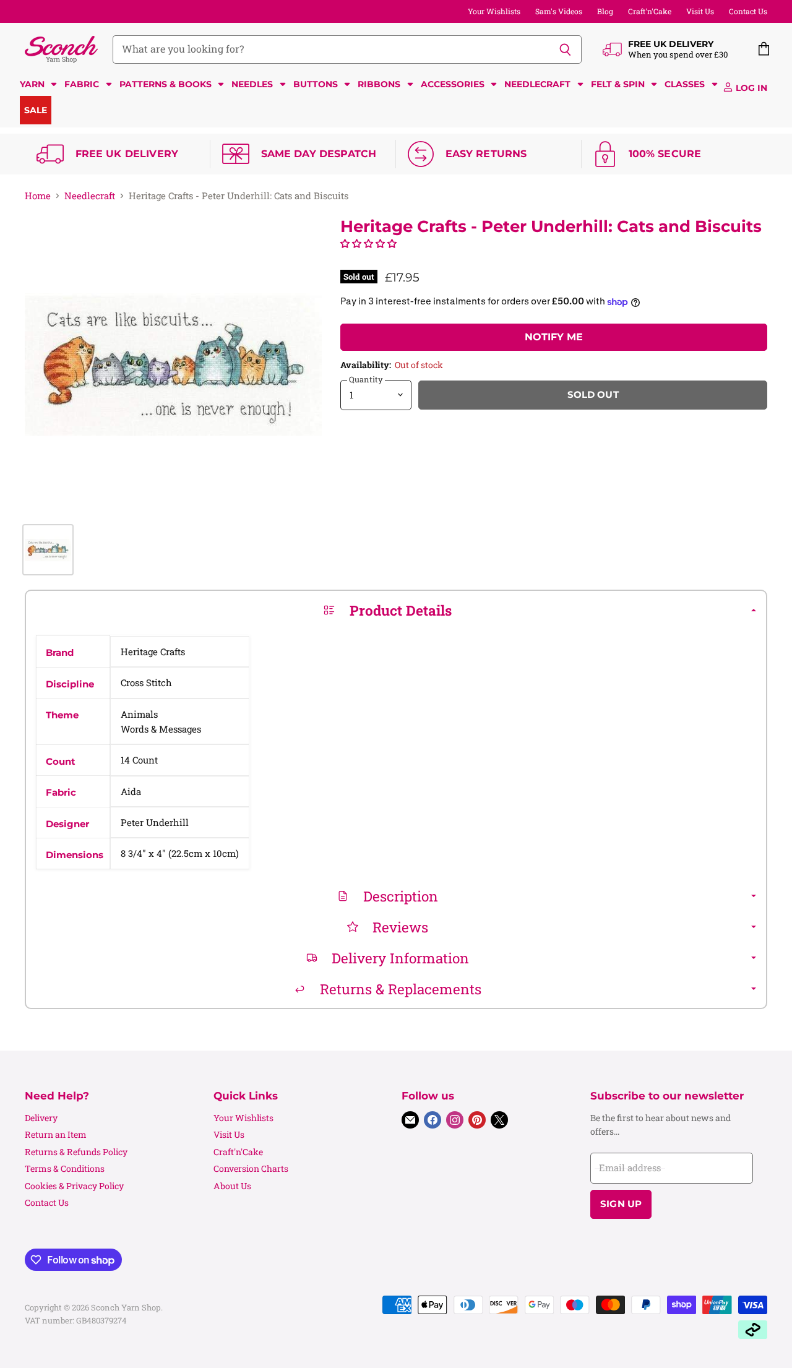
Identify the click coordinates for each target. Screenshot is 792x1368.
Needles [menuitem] (252, 84)
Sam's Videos (558, 11)
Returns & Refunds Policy (76, 1152)
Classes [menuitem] (685, 84)
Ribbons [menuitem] (379, 84)
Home (38, 196)
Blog (605, 11)
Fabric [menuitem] (81, 84)
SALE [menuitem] (35, 110)
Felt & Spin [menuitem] (618, 84)
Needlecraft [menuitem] (537, 84)
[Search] (565, 49)
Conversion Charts (250, 1168)
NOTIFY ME (554, 337)
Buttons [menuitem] (315, 84)
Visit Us (700, 11)
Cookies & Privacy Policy (74, 1186)
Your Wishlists (494, 11)
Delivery (41, 1118)
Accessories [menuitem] (452, 84)
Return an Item (56, 1134)
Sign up (621, 1204)
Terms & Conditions (65, 1168)
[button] (368, 243)
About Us (232, 1186)
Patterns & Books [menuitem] (165, 84)
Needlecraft (89, 196)
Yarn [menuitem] (32, 84)
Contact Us (748, 11)
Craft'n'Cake (649, 11)
